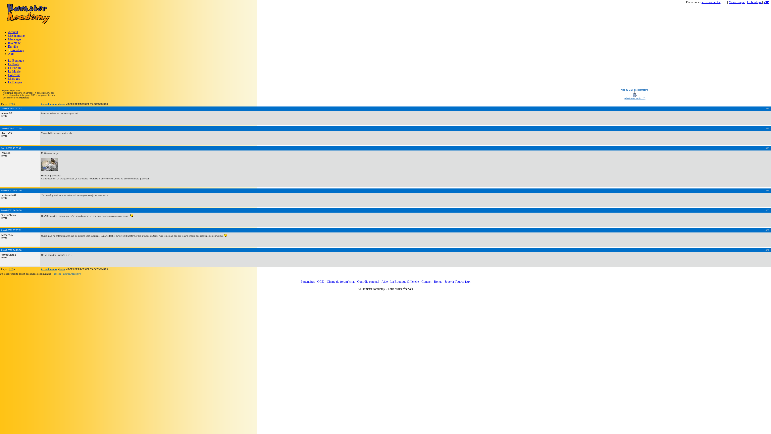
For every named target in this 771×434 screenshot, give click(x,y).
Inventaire (14, 43)
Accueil (13, 32)
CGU (320, 281)
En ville (13, 46)
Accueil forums (49, 104)
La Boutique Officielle (404, 281)
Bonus (438, 281)
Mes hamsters (16, 35)
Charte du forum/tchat (341, 281)
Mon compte (737, 2)
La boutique (754, 2)
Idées (62, 104)
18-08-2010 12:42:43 (11, 108)
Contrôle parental (368, 281)
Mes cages (14, 39)
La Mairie (14, 71)
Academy (17, 50)
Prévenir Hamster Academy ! (67, 274)
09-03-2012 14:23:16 (11, 250)
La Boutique (16, 60)
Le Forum (14, 68)
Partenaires (308, 281)
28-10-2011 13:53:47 (11, 148)
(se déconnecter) (711, 2)
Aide (11, 53)
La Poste (13, 64)
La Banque (15, 82)
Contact (426, 281)
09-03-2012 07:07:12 (11, 230)
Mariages (14, 78)
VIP (766, 2)
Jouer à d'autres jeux (457, 281)
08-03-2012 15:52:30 (11, 190)
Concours (14, 75)
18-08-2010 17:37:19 (11, 128)
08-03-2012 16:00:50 (11, 210)
